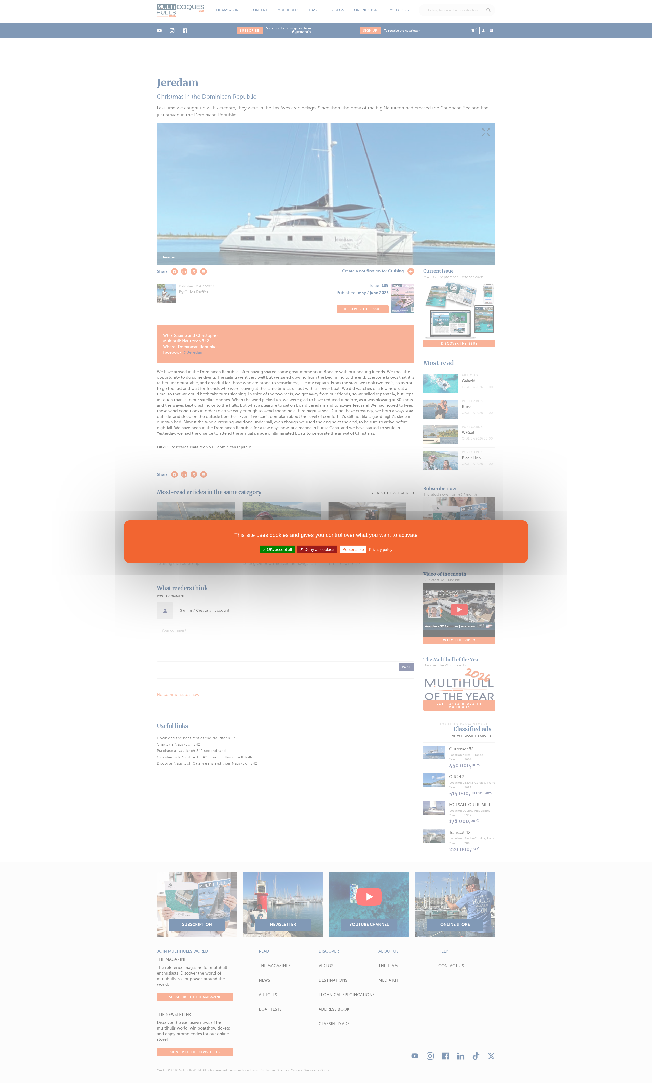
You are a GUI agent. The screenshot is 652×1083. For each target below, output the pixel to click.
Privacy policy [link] (380, 549)
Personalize (353, 549)
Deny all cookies (318, 549)
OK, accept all (279, 549)
